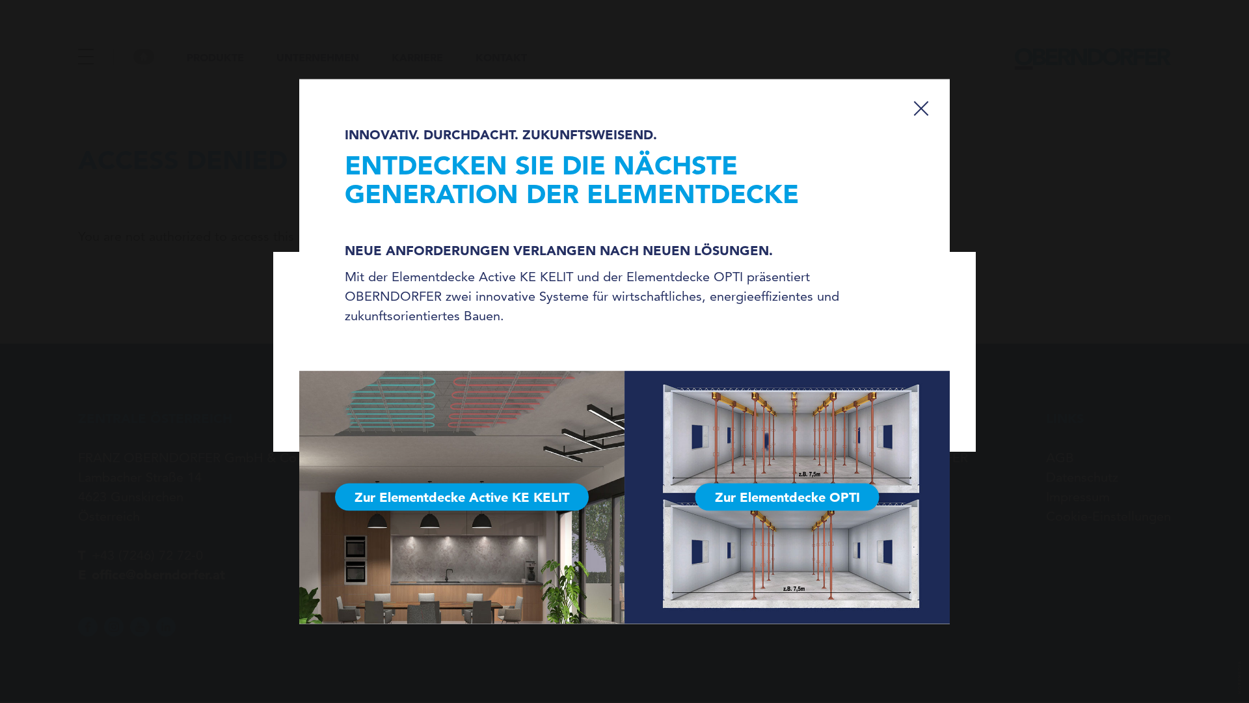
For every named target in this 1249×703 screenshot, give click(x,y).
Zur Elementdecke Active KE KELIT (462, 497)
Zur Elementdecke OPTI (787, 497)
